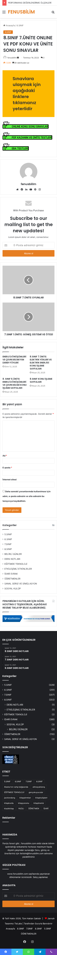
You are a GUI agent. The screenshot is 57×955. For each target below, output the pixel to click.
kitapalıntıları (25, 797)
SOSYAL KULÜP (12, 588)
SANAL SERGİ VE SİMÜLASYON (20, 583)
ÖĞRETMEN (33, 808)
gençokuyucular (36, 792)
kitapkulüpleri (41, 797)
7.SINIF (8, 544)
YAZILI (21, 808)
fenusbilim (11, 57)
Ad (5, 455)
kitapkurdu (9, 803)
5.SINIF (8, 534)
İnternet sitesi (10, 479)
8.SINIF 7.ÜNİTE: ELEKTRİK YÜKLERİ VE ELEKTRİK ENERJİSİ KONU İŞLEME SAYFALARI (41, 362)
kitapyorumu (23, 803)
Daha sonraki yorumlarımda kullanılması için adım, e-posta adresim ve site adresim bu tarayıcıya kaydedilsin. (27, 496)
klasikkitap (9, 808)
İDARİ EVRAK (11, 573)
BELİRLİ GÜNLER (13, 554)
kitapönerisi (39, 803)
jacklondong (9, 797)
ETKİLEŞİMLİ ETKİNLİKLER (18, 569)
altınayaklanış (39, 787)
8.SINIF (20, 25)
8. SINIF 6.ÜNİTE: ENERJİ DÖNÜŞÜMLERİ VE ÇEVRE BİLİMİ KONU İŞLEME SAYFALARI (15, 383)
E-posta (7, 467)
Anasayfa (10, 25)
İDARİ (46, 808)
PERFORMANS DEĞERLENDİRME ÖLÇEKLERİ (29, 2)
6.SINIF (8, 539)
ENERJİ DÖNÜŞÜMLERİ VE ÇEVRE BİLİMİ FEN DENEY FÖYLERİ (14, 359)
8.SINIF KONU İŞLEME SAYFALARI (41, 380)
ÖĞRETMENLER (12, 578)
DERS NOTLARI (12, 559)
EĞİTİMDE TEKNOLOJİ (15, 564)
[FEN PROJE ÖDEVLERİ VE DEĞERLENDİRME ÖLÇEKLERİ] (10, 759)
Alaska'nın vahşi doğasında (16, 787)
